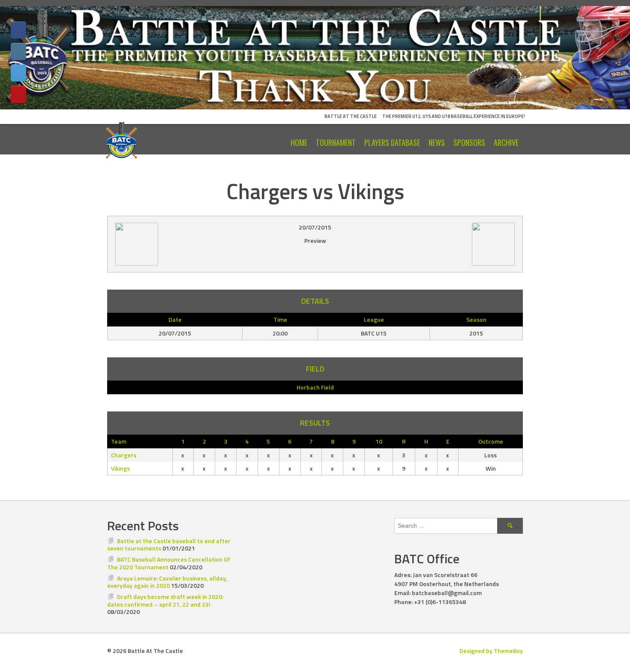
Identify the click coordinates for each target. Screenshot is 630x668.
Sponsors (469, 142)
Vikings (120, 468)
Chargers (123, 454)
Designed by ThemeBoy (491, 650)
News (437, 142)
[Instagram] (18, 51)
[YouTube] (18, 94)
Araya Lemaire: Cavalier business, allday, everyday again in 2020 (167, 582)
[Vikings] (182, 244)
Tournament (336, 142)
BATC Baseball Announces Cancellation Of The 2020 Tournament (168, 563)
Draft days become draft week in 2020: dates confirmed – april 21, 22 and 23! (165, 600)
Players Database (392, 142)
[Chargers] (447, 244)
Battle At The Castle (350, 116)
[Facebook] (18, 30)
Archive (506, 142)
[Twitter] (18, 73)
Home (299, 142)
